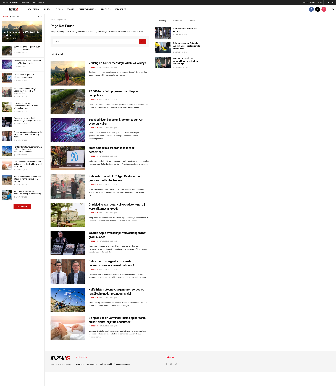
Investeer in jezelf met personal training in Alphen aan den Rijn (185, 61)
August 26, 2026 (107, 326)
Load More (22, 206)
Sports (70, 9)
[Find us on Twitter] (317, 9)
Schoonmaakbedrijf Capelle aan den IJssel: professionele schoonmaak (186, 46)
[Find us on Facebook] (311, 9)
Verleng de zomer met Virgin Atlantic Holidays (117, 63)
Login (332, 2)
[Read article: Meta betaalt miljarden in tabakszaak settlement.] (68, 158)
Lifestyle (104, 9)
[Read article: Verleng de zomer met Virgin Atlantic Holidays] (68, 73)
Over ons (5, 2)
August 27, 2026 (107, 156)
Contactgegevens (37, 2)
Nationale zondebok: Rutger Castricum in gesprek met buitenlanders (25, 90)
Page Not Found (62, 20)
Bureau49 (94, 67)
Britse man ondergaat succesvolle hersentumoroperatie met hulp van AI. (28, 134)
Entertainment (86, 9)
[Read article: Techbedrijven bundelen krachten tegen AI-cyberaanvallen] (68, 130)
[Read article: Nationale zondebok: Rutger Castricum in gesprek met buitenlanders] (68, 186)
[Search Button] (333, 9)
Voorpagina (33, 9)
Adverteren (14, 2)
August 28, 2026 (107, 67)
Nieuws (47, 9)
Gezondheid (120, 9)
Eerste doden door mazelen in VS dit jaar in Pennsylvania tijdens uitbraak (27, 178)
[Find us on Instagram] (323, 9)
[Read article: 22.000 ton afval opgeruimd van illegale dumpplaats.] (68, 101)
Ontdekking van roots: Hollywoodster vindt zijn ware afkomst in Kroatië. (26, 105)
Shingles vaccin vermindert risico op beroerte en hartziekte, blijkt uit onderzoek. (28, 164)
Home (53, 20)
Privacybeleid (24, 2)
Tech (58, 9)
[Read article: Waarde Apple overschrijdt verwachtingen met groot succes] (68, 243)
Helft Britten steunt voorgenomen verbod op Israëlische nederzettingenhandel (28, 149)
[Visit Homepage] (11, 9)
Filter (38, 17)
